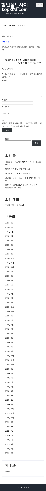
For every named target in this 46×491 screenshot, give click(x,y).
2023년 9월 (9, 369)
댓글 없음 (21, 25)
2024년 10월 (10, 311)
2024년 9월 (9, 316)
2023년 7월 (9, 378)
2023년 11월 (10, 360)
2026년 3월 (9, 245)
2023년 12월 (10, 356)
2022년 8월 (9, 426)
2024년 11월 (10, 307)
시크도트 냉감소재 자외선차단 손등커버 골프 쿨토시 (23, 163)
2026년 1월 (9, 254)
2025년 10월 (10, 267)
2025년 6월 (9, 285)
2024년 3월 (9, 342)
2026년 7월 (9, 227)
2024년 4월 (9, 338)
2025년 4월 (9, 294)
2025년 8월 (9, 276)
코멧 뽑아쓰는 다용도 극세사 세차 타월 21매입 (22, 179)
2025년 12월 (10, 258)
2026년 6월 (9, 232)
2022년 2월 (9, 453)
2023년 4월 (9, 391)
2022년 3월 (9, 449)
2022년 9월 (9, 422)
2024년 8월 (9, 320)
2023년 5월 (9, 387)
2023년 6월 (9, 382)
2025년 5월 (9, 289)
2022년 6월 (9, 435)
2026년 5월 (9, 236)
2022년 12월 (10, 409)
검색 (7, 139)
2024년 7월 (9, 325)
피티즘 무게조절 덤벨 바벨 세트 (17, 169)
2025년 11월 (10, 263)
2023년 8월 (9, 373)
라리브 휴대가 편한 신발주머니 (17, 173)
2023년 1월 (9, 404)
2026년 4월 (9, 241)
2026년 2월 (9, 249)
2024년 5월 (9, 333)
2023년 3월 (9, 395)
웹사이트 (5, 113)
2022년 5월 (9, 440)
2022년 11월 (10, 413)
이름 (4, 100)
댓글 (4, 80)
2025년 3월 (9, 298)
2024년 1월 (9, 351)
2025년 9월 (9, 272)
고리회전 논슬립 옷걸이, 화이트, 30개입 (19, 60)
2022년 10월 (10, 418)
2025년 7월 (9, 280)
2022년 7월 (9, 431)
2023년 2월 (9, 400)
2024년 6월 (9, 329)
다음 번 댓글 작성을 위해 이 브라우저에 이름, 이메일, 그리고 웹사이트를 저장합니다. (22, 124)
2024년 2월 (9, 347)
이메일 (5, 106)
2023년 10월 (10, 364)
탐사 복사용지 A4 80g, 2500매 (31, 63)
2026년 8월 (9, 223)
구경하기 (5, 42)
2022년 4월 (9, 444)
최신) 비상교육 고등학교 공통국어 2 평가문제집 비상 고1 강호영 (22, 186)
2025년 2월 (9, 302)
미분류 (7, 471)
